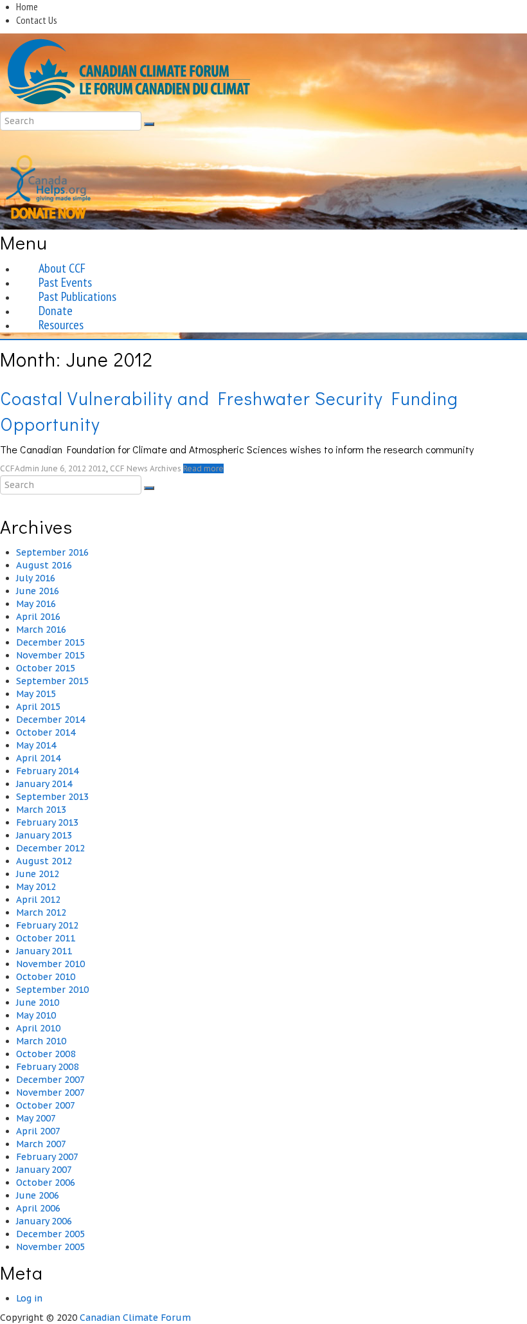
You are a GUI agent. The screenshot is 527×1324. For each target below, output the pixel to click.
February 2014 (47, 771)
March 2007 (41, 1144)
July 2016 (35, 578)
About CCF (62, 268)
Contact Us (36, 20)
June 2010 (37, 1002)
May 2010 (36, 1015)
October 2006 (45, 1182)
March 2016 (41, 629)
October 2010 (45, 977)
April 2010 (38, 1028)
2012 (97, 468)
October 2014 (45, 732)
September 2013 (52, 797)
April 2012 (38, 899)
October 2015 (45, 668)
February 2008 (47, 1067)
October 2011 (45, 938)
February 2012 (47, 925)
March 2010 (41, 1041)
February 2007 (47, 1157)
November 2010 (50, 964)
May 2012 (36, 887)
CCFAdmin (19, 468)
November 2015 (50, 655)
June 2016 (37, 591)
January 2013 (44, 835)
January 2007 (44, 1169)
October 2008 (45, 1054)
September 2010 (52, 989)
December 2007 (50, 1079)
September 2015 (52, 681)
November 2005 (50, 1247)
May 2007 (36, 1118)
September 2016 (52, 552)
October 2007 (45, 1105)
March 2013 (41, 809)
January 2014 (44, 784)
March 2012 (41, 912)
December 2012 (50, 848)
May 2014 (36, 745)
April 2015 (38, 706)
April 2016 (38, 616)
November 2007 (50, 1092)
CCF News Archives (145, 468)
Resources (61, 324)
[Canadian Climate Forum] (128, 71)
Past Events (65, 282)
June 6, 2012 (63, 468)
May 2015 (36, 694)
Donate (56, 310)
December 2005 (50, 1234)
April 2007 (38, 1131)
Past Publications (77, 296)
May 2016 (36, 604)
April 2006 (38, 1208)
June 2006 (37, 1195)
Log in (29, 1298)
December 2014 (50, 719)
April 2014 (38, 758)
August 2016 (44, 565)
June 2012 (37, 874)
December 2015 (50, 642)
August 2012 (44, 861)
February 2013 (47, 822)
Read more (203, 468)
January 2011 (44, 951)
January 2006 (44, 1221)
